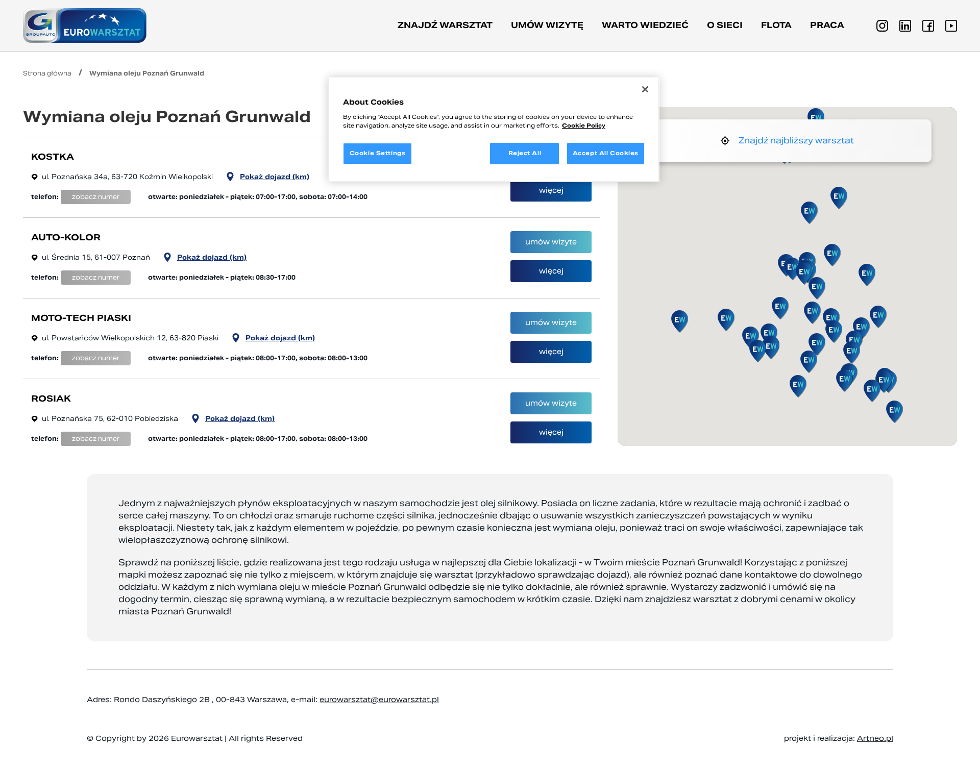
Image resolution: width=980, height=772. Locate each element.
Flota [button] (776, 25)
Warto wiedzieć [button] (645, 25)
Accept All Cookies (606, 153)
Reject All (525, 153)
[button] (851, 352)
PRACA (827, 25)
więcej (551, 190)
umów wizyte (551, 241)
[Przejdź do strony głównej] (84, 25)
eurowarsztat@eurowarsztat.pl (379, 699)
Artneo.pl (875, 738)
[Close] (645, 89)
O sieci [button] (725, 25)
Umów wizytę (547, 25)
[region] (493, 129)
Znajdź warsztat (445, 25)
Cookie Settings (378, 153)
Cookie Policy (583, 125)
